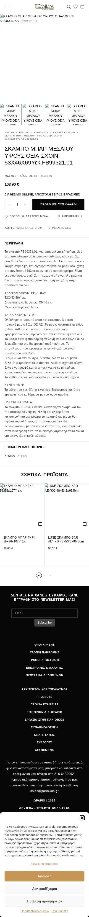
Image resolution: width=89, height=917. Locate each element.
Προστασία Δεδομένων (35, 911)
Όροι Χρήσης (60, 911)
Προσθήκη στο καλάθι (58, 204)
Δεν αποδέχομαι (44, 889)
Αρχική (9, 132)
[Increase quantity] (27, 204)
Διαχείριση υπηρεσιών (44, 864)
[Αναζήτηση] (69, 7)
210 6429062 (64, 774)
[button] (82, 818)
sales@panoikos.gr (44, 791)
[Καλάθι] (82, 7)
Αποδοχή (44, 876)
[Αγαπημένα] (75, 7)
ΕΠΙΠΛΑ (24, 132)
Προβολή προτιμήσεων (44, 901)
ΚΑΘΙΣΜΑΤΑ (41, 132)
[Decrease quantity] (8, 204)
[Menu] (7, 7)
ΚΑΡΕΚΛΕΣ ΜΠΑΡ (64, 132)
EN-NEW (66, 227)
